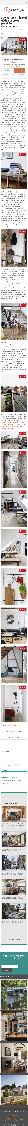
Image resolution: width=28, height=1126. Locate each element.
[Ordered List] (7, 765)
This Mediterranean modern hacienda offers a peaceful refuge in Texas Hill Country (12, 825)
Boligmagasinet (12, 725)
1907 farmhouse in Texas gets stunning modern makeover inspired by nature (13, 897)
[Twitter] (7, 731)
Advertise (10, 1109)
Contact (22, 1109)
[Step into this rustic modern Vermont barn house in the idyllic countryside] (14, 1026)
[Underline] (4, 765)
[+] (17, 765)
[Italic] (3, 765)
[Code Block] (11, 765)
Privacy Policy (19, 1111)
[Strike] (6, 765)
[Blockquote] (10, 765)
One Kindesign (6, 29)
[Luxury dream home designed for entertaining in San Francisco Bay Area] (14, 1090)
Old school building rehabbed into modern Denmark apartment (14, 426)
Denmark (20, 92)
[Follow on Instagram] (21, 1119)
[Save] (22, 39)
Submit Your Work (9, 1111)
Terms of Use (11, 1112)
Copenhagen (12, 92)
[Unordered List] (9, 765)
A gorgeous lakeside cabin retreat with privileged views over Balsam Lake (13, 921)
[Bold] (1, 765)
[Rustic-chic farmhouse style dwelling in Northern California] (14, 1058)
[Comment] (20, 731)
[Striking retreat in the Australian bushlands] (14, 994)
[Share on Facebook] (16, 731)
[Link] (13, 765)
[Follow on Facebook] (7, 1119)
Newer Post (14, 742)
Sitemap (18, 1112)
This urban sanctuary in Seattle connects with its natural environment (13, 849)
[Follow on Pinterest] (16, 1119)
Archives (16, 1109)
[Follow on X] (11, 1119)
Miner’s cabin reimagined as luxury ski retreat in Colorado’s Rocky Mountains (13, 873)
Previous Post (14, 737)
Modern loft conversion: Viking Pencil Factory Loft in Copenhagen (12, 422)
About (5, 1109)
